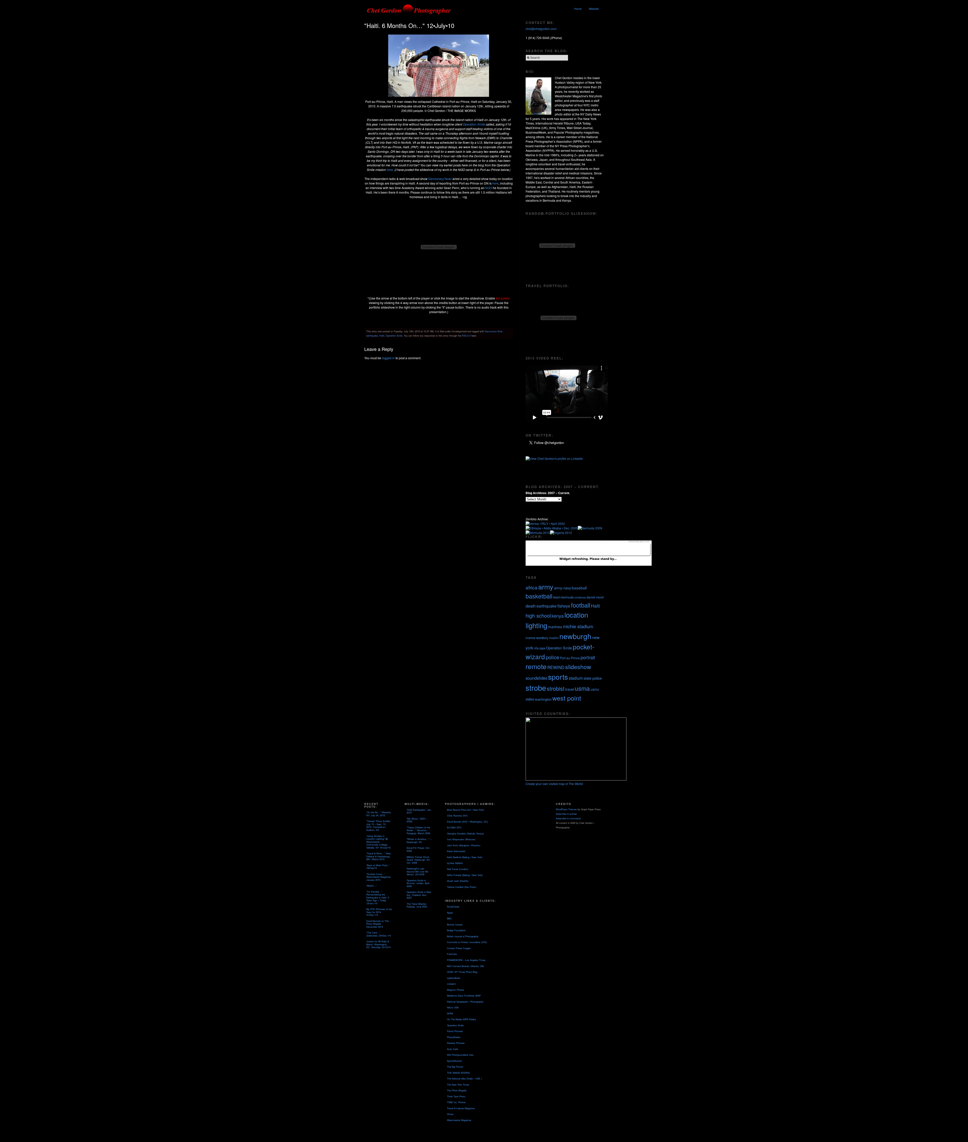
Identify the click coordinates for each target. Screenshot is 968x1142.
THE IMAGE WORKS (458, 1072)
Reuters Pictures (456, 1043)
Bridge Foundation (456, 930)
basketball (539, 596)
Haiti (381, 335)
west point (566, 697)
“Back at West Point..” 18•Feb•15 (378, 866)
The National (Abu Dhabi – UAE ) (464, 1078)
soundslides (536, 678)
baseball (579, 587)
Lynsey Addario (455, 863)
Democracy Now (493, 331)
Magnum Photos (455, 989)
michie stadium (578, 626)
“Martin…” (371, 885)
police (552, 657)
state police (593, 678)
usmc (595, 689)
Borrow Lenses (455, 924)
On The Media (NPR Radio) (461, 1019)
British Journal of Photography (462, 936)
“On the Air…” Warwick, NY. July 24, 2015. (378, 813)
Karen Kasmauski (456, 851)
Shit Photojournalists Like (460, 1055)
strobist (555, 688)
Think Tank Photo (456, 1096)
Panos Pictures (455, 1031)
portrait (588, 657)
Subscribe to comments (568, 818)
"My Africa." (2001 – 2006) (417, 820)
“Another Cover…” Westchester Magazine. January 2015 (378, 877)
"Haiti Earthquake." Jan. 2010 (419, 811)
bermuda (567, 597)
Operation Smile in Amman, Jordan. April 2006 (418, 883)
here (389, 169)
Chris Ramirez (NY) (457, 815)
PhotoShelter (453, 1037)
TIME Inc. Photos (456, 1102)
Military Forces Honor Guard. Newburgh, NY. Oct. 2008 (418, 859)
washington (543, 699)
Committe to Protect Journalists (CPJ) (467, 942)
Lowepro (451, 983)
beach (557, 597)
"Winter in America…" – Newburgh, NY (419, 840)
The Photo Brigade (456, 1090)
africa (531, 587)
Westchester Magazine (459, 1120)
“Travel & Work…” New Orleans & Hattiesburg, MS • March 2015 (378, 856)
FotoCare (452, 954)
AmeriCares (453, 906)
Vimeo (450, 1114)
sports (558, 676)
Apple (450, 912)
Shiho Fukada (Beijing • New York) (465, 875)
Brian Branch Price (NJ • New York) (465, 810)
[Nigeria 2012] (561, 532)
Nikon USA (453, 1007)
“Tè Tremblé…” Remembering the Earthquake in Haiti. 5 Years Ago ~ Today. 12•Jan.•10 (377, 897)
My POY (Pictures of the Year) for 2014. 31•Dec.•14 (379, 912)
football (580, 605)
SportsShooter (454, 1061)
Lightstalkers (453, 978)
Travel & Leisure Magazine (461, 1108)
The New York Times (458, 1084)
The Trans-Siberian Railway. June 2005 (417, 905)
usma (582, 688)
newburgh (575, 636)
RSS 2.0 (466, 335)
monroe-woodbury (537, 638)
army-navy (562, 587)
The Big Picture (455, 1066)
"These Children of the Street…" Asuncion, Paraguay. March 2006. (419, 830)
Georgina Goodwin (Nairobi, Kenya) (465, 833)
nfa (536, 648)
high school (538, 615)
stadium (576, 678)
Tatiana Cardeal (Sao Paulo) (461, 887)
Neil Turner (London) (457, 869)
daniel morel (595, 597)
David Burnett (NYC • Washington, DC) (467, 821)
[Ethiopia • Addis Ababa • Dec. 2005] (552, 528)
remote (536, 666)
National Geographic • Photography (465, 1001)
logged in (388, 358)
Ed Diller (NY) (454, 827)
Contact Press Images (459, 948)
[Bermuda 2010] (538, 532)
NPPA (450, 1013)
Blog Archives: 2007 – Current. (548, 493)
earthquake (372, 335)
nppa (542, 648)
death (531, 606)
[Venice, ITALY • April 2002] (545, 523)
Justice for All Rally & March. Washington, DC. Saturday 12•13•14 (378, 944)
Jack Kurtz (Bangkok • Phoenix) (463, 845)
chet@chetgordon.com (541, 28)
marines (555, 626)
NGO (489, 188)
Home (578, 9)
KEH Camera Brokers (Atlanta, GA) (465, 966)
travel (569, 689)
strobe (536, 687)
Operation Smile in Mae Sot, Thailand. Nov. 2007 (419, 894)
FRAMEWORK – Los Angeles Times (466, 960)
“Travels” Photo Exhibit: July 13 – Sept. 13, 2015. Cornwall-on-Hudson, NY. (378, 825)
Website (594, 9)
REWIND (555, 667)
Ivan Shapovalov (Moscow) (461, 839)
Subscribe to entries (566, 814)
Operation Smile (474, 124)
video (530, 699)
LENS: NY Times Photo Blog (462, 972)
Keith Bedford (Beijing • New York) (464, 857)
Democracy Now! (440, 178)
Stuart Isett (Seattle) (457, 881)
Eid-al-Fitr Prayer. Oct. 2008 (418, 849)
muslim (554, 638)
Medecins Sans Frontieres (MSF (464, 995)
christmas (580, 597)
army (545, 586)
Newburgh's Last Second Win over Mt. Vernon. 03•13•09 (418, 871)
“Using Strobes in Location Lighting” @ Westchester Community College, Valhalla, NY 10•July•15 (378, 841)
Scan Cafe (452, 1049)
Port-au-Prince (570, 658)
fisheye (563, 606)
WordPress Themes (566, 809)
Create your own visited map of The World (554, 784)
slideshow (578, 666)
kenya (558, 616)
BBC (449, 918)
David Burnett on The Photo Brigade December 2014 (377, 923)
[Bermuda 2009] (590, 528)
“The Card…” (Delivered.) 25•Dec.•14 (378, 934)
